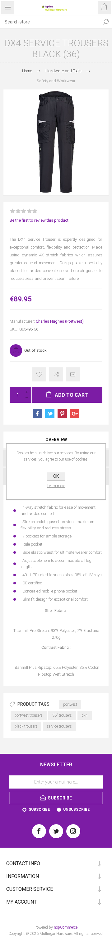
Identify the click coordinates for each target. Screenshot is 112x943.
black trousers (26, 726)
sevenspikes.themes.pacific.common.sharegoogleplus (74, 413)
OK (56, 476)
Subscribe (39, 809)
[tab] (56, 439)
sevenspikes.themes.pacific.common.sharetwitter (49, 413)
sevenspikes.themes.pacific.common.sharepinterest (62, 413)
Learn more (56, 486)
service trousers (59, 726)
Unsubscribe (76, 809)
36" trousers (62, 715)
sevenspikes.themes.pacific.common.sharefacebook (37, 413)
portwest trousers (29, 715)
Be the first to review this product (39, 220)
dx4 (85, 715)
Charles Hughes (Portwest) (60, 321)
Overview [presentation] (56, 439)
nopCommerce (65, 927)
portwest (70, 704)
